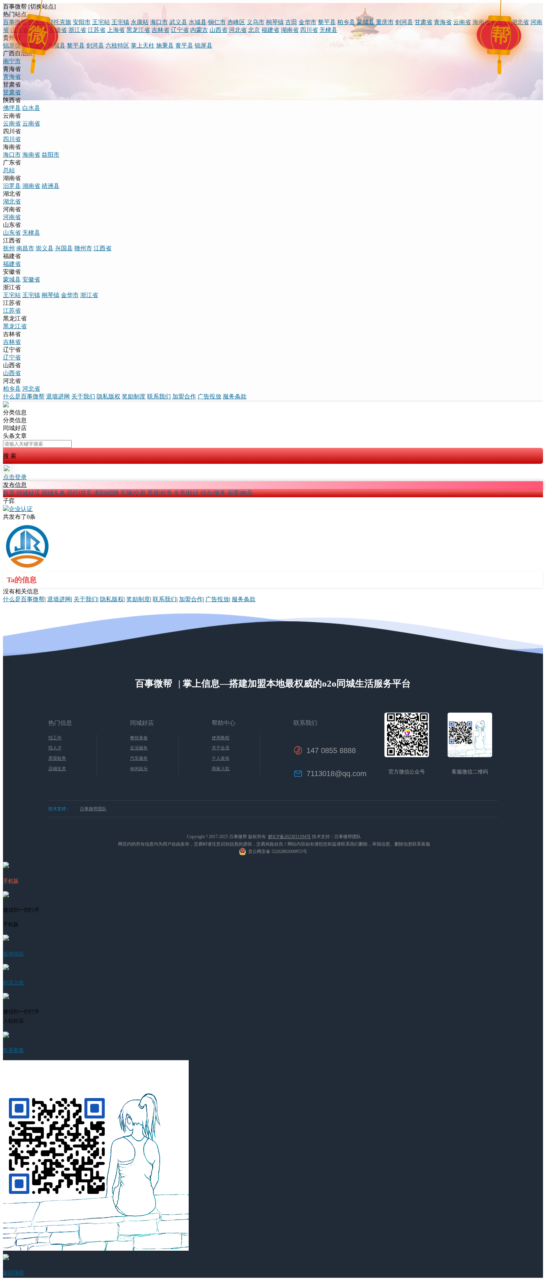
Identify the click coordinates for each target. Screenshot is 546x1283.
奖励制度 (134, 396)
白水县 (31, 108)
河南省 (12, 217)
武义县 (178, 22)
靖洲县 (50, 186)
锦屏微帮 (15, 45)
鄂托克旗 (59, 22)
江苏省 (96, 30)
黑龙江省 (138, 30)
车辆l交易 (133, 493)
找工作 (55, 737)
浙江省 (77, 30)
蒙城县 (365, 22)
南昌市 (25, 248)
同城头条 (53, 493)
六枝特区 (117, 45)
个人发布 (221, 758)
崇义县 (44, 248)
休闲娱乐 (139, 768)
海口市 (159, 22)
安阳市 (82, 22)
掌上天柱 (143, 45)
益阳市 (50, 155)
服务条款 (235, 396)
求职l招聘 (106, 493)
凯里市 (37, 22)
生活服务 (139, 747)
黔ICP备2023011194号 (289, 836)
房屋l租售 (159, 493)
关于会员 (221, 747)
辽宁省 (180, 30)
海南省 (481, 22)
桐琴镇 (275, 22)
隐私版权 (108, 396)
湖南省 (290, 30)
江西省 (39, 30)
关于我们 (83, 396)
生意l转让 (186, 493)
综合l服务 (213, 493)
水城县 (198, 22)
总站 (9, 170)
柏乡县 (346, 22)
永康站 (140, 22)
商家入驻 (221, 768)
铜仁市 (217, 22)
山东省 (19, 30)
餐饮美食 (139, 737)
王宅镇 (120, 22)
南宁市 (501, 22)
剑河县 (404, 22)
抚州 (9, 248)
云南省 (462, 22)
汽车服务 (139, 758)
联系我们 (159, 396)
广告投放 (209, 396)
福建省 (270, 30)
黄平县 (184, 45)
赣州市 (83, 248)
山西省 (218, 30)
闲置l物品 (240, 493)
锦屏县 (203, 45)
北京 (254, 30)
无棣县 (328, 30)
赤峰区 (236, 22)
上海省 (116, 30)
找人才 (55, 747)
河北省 (238, 30)
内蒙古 (199, 30)
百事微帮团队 (93, 808)
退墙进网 (58, 396)
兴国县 (64, 248)
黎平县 (327, 22)
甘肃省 (423, 22)
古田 (291, 22)
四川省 (309, 30)
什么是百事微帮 (24, 396)
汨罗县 (12, 186)
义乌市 (255, 22)
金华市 (307, 22)
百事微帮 (15, 22)
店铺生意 (57, 768)
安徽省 (58, 30)
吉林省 (160, 30)
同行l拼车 (79, 493)
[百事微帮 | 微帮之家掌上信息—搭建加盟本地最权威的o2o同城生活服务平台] (6, 405)
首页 (9, 493)
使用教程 (221, 737)
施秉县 (165, 45)
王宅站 (101, 22)
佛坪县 (12, 108)
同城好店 (28, 493)
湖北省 (520, 22)
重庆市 (385, 22)
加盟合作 (184, 396)
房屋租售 (57, 758)
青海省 (443, 22)
